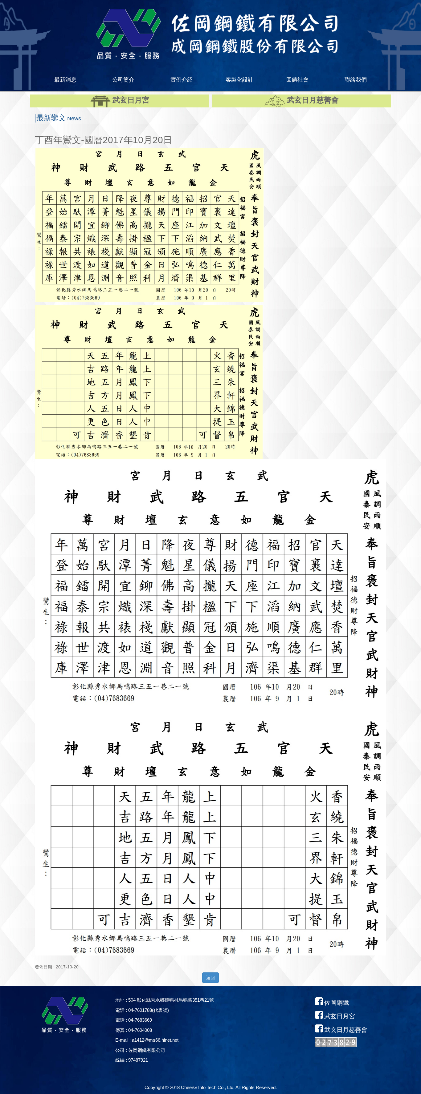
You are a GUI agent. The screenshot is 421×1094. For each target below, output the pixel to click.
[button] (65, 79)
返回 (210, 977)
